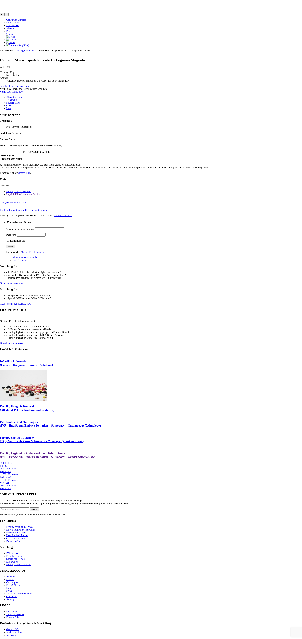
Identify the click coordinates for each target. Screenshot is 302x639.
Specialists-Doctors (15, 558)
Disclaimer (11, 611)
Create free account (15, 538)
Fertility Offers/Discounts (18, 564)
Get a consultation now (11, 283)
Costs (9, 105)
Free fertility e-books (16, 532)
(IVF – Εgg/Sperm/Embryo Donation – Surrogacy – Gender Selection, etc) (47, 455)
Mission (10, 579)
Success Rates (13, 102)
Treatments (11, 100)
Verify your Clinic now (11, 91)
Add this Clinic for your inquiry (15, 86)
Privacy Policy (13, 617)
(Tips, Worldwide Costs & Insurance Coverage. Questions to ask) (42, 439)
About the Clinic (14, 97)
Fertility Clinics (14, 556)
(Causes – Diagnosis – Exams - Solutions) (26, 363)
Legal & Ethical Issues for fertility (23, 194)
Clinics (30, 50)
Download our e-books (11, 343)
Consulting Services (16, 19)
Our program (12, 582)
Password (11, 234)
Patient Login (13, 541)
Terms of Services (15, 614)
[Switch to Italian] (10, 42)
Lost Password (20, 260)
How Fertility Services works (20, 529)
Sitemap (10, 599)
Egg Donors (12, 561)
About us (10, 28)
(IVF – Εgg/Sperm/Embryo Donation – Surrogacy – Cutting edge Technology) (50, 423)
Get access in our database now (15, 303)
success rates (24, 173)
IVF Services (12, 25)
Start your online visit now (13, 202)
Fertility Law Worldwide (18, 191)
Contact (10, 34)
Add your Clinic (14, 632)
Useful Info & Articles (17, 535)
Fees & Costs (13, 585)
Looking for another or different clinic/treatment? (24, 210)
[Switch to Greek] (10, 36)
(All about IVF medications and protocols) (27, 408)
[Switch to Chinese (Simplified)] (17, 45)
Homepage (19, 50)
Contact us (11, 596)
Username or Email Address (20, 229)
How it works (13, 22)
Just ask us (11, 635)
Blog (8, 31)
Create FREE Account (33, 252)
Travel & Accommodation (19, 593)
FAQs (9, 590)
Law (8, 108)
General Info (12, 629)
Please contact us (63, 215)
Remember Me (17, 240)
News (9, 588)
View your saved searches (25, 257)
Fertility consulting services (19, 527)
